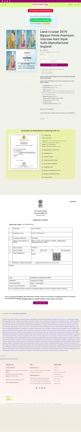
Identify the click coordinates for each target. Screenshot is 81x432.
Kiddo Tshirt (5, 337)
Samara (9, 324)
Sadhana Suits (27, 324)
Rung (41, 324)
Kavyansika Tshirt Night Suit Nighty (44, 337)
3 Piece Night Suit (3, 358)
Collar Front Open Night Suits (12, 358)
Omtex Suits (21, 330)
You (66, 319)
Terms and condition (59, 376)
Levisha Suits (7, 335)
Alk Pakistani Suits (66, 348)
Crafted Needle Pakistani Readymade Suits (64, 344)
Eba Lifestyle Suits (22, 344)
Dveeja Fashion (28, 344)
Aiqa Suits (16, 350)
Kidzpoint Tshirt (76, 335)
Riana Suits (74, 324)
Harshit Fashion (51, 341)
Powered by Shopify (19, 403)
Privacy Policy (57, 381)
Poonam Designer (48, 328)
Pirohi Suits (53, 328)
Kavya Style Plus (12, 403)
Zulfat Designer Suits (6, 319)
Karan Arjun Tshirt (8, 339)
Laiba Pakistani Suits (25, 335)
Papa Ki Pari (69, 328)
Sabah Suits (33, 324)
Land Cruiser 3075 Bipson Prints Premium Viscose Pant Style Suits (57, 77)
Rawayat (12, 326)
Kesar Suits (29, 337)
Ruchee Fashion (50, 324)
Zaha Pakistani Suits (55, 319)
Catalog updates (58, 374)
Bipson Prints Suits (53, 346)
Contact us (56, 370)
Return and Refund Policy (60, 372)
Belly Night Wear (23, 313)
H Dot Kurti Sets (63, 341)
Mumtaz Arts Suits (69, 330)
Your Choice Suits (62, 319)
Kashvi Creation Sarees (71, 337)
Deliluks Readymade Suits (39, 344)
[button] (2, 4)
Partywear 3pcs (57, 383)
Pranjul (43, 328)
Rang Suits (39, 326)
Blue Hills (39, 346)
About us (56, 367)
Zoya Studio (17, 319)
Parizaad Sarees (64, 328)
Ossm (17, 330)
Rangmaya (24, 326)
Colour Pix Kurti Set (8, 346)
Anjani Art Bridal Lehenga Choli (35, 348)
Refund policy (27, 403)
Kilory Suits (71, 335)
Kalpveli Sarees (18, 339)
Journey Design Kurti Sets (56, 339)
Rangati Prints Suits (33, 326)
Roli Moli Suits (56, 324)
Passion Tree (58, 328)
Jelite (76, 339)
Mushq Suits (60, 330)
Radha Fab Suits (17, 328)
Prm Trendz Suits (31, 328)
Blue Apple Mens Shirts (45, 346)
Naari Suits (56, 330)
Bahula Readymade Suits (11, 348)
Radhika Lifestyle (72, 326)
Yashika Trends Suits (71, 319)
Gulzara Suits (69, 341)
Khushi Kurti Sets (10, 337)
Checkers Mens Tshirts (21, 346)
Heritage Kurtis (37, 341)
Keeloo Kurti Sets (35, 337)
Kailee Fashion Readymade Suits (39, 339)
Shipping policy (48, 403)
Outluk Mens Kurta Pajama (11, 330)
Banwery (68, 346)
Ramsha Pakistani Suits (46, 326)
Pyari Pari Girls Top (24, 328)
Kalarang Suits (24, 339)
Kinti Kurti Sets (54, 335)
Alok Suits (61, 348)
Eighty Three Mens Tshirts (14, 344)
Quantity (42, 54)
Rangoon (20, 326)
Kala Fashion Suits (31, 339)
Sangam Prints (5, 324)
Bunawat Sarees (28, 346)
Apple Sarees (27, 348)
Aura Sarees (22, 348)
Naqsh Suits (44, 330)
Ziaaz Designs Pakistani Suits (24, 319)
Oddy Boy (25, 330)
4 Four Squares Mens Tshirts (62, 350)
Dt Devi (33, 344)
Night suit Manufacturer (53, 350)
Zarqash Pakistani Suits (34, 319)
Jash (78, 339)
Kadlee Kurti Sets (49, 339)
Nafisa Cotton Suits (50, 330)
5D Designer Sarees (45, 350)
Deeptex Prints (46, 344)
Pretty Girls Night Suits (38, 328)
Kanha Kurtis (13, 339)
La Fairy (49, 335)
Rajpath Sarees (58, 326)
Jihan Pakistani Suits (71, 339)
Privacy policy (34, 403)
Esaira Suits (7, 344)
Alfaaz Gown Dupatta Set (74, 348)
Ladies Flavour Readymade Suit (42, 335)
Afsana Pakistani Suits (22, 350)
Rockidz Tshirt (61, 324)
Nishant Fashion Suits (38, 330)
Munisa (64, 330)
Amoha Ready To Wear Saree (54, 348)
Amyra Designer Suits (44, 348)
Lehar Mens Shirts (13, 335)
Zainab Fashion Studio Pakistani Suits (45, 319)
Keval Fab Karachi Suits (23, 337)
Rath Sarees (16, 326)
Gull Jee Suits (74, 341)
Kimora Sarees (66, 335)
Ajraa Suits (12, 350)
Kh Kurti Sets (16, 337)
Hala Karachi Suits (57, 341)
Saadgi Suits (38, 324)
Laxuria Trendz (19, 335)
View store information (46, 72)
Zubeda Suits (12, 319)
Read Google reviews (40, 302)
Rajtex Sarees (52, 326)
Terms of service (41, 403)
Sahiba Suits (16, 324)
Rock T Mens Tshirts (67, 324)
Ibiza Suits (14, 341)
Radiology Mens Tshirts (65, 326)
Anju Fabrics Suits (30, 350)
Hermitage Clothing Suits (30, 341)
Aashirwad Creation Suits (37, 350)
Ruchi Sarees (45, 324)
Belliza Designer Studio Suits (62, 346)
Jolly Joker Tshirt (64, 339)
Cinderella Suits (14, 346)
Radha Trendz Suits (11, 328)
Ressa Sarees (8, 326)
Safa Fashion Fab (22, 324)
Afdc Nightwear (16, 313)
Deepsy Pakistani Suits (53, 344)
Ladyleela (31, 335)
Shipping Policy (57, 379)
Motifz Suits (74, 330)
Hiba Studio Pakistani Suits (20, 341)
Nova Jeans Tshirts (31, 330)
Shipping (48, 52)
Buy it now (54, 65)
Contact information (57, 403)
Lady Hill (35, 335)
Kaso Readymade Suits (63, 337)
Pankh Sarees (74, 328)
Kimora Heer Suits (60, 335)
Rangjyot (28, 326)
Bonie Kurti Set (34, 346)
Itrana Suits (10, 341)
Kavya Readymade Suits (54, 337)
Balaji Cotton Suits (74, 346)
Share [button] (43, 118)
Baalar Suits (18, 348)
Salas (12, 324)
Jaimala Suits (5, 341)
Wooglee (76, 319)
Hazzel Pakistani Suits (44, 341)
